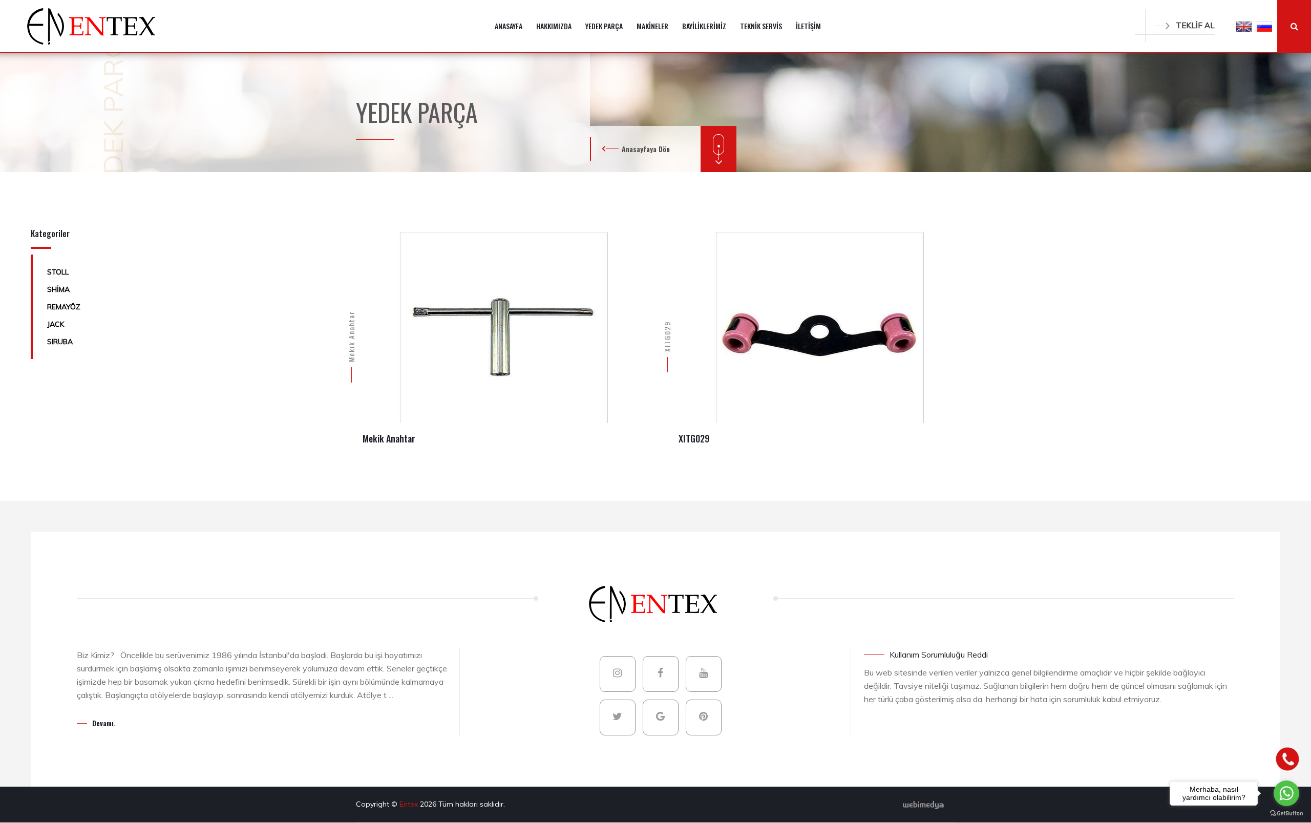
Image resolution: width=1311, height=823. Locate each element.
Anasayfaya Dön (646, 148)
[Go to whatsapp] (1286, 793)
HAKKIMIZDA (554, 25)
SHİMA (58, 289)
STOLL (58, 272)
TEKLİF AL (1195, 25)
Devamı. (104, 723)
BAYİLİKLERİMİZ (704, 25)
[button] (1244, 26)
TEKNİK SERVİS (761, 25)
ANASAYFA (508, 25)
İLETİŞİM (808, 25)
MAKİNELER (652, 25)
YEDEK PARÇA (604, 25)
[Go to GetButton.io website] (1286, 813)
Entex (409, 804)
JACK (55, 324)
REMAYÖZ (63, 306)
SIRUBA (60, 341)
